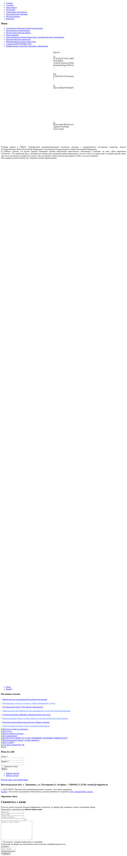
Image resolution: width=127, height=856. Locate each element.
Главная (9, 3)
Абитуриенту (11, 7)
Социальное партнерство (16, 12)
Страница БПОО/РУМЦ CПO (18, 44)
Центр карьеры (12, 35)
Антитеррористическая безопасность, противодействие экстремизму (35, 37)
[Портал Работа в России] (12, 734)
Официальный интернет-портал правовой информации (26, 726)
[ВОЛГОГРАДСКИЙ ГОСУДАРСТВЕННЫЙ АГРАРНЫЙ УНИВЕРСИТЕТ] (34, 738)
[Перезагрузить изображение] (8, 851)
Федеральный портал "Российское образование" (23, 707)
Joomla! (4, 792)
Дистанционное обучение (17, 14)
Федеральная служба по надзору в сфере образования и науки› (29, 703)
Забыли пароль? (12, 773)
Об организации (13, 16)
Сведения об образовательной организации (24, 28)
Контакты (10, 19)
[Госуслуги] (6, 731)
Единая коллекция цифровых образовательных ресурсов (26, 715)
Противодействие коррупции (18, 39)
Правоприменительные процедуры (21, 42)
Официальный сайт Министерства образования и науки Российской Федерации (37, 711)
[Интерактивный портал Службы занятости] (20, 740)
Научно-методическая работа (18, 33)
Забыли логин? (12, 775)
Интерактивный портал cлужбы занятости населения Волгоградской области (35, 718)
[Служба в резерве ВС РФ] (12, 745)
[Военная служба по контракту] (14, 729)
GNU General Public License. (81, 792)
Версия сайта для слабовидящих (14, 780)
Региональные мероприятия (18, 30)
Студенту (10, 5)
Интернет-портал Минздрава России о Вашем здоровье (26, 722)
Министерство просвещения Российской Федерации (25, 699)
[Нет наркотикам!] (9, 736)
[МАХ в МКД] (7, 742)
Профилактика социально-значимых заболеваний (27, 46)
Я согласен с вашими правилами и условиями (22, 842)
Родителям (10, 10)
